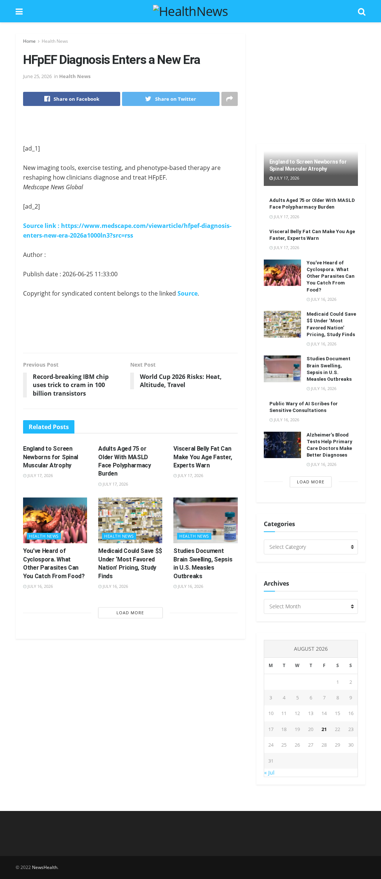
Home (29, 41)
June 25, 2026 (37, 76)
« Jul (269, 772)
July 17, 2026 (39, 475)
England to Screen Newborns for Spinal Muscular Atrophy (50, 457)
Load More (130, 612)
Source (187, 293)
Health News (55, 41)
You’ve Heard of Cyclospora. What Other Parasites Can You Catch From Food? (331, 276)
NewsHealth (44, 867)
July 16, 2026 (39, 586)
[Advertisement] (130, 130)
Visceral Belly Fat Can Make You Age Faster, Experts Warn (202, 457)
